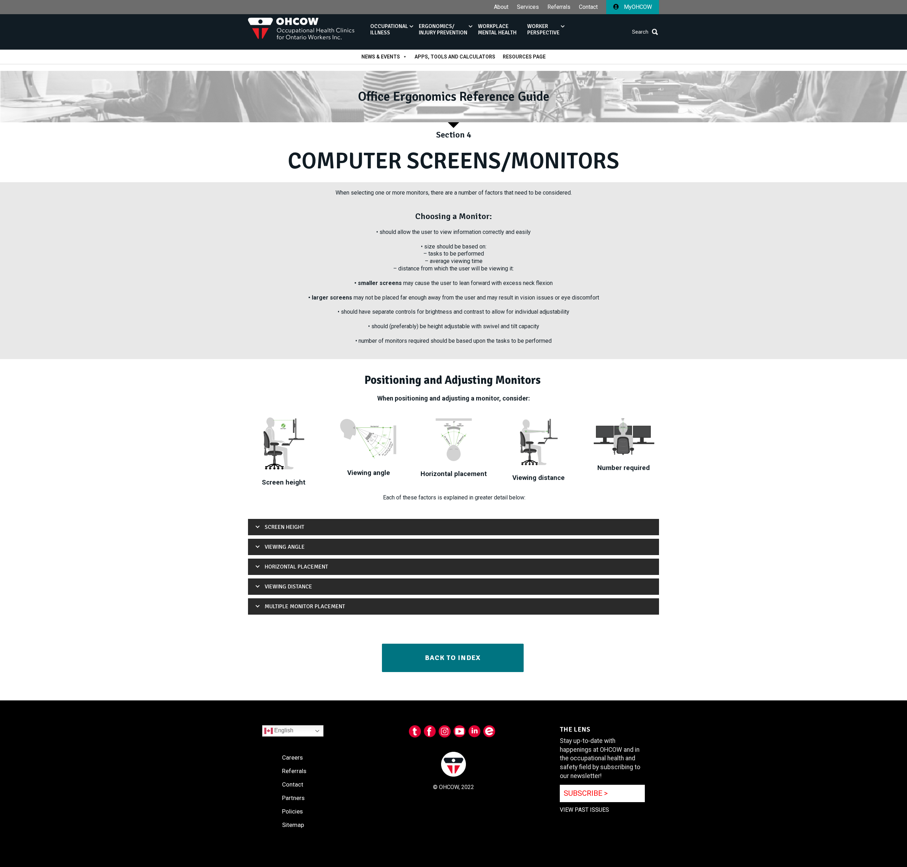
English (283, 730)
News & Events (380, 57)
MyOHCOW (637, 7)
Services (528, 7)
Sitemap (293, 824)
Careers (292, 757)
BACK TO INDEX (452, 657)
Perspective (543, 29)
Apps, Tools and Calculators (455, 57)
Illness (389, 29)
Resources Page (524, 57)
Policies (292, 811)
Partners (293, 797)
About (501, 7)
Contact (588, 7)
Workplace (497, 29)
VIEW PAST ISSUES (584, 809)
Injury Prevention (443, 29)
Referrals (558, 7)
